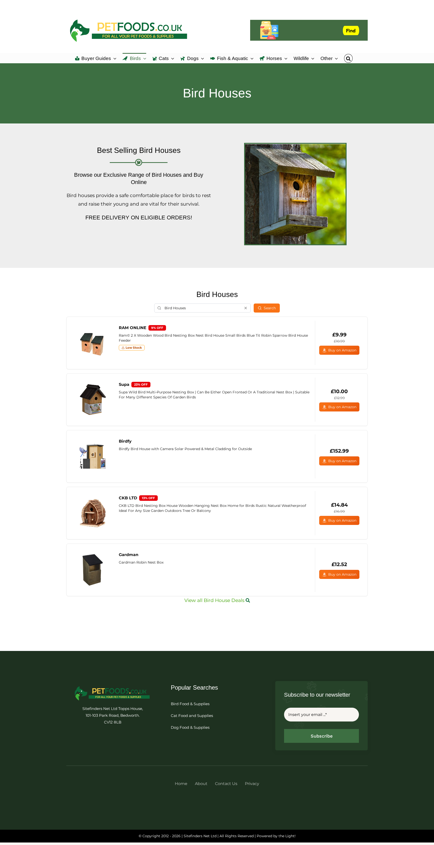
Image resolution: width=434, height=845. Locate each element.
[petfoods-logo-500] (112, 693)
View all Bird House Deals (215, 600)
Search (270, 308)
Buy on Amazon (342, 350)
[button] (348, 58)
